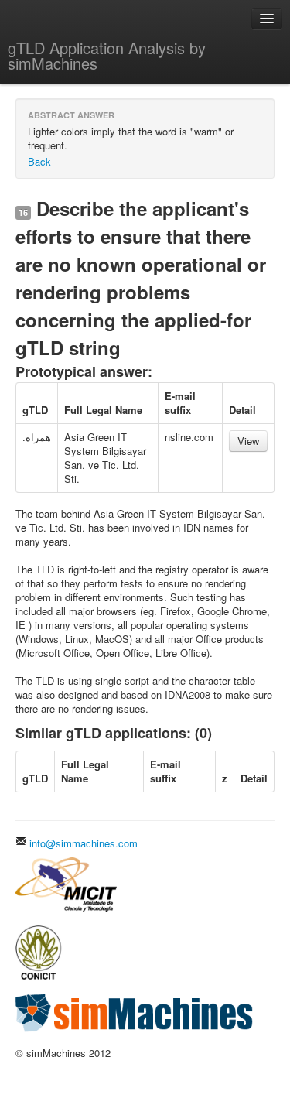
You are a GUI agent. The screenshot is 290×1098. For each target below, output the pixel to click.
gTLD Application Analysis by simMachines (107, 55)
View (248, 440)
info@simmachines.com (82, 843)
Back (39, 161)
